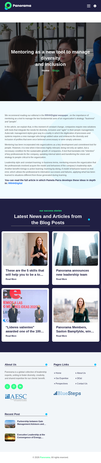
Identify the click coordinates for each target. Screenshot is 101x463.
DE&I (79, 378)
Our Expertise (62, 378)
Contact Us (82, 383)
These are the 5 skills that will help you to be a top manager (25, 273)
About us (81, 373)
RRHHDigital (15, 183)
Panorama (45, 457)
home (58, 373)
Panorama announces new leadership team (72, 272)
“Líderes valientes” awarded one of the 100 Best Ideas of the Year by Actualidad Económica (24, 329)
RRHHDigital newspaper (57, 115)
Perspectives (62, 383)
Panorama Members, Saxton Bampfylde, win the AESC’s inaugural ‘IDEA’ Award (73, 329)
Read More (11, 279)
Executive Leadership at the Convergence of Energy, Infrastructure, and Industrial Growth (31, 436)
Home (45, 70)
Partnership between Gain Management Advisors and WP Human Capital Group (30, 423)
